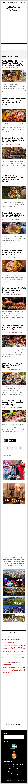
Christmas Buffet (6, 648)
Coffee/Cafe (17, 648)
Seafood (4, 667)
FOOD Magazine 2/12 (14, 770)
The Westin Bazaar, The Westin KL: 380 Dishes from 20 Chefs (12, 328)
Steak (20, 667)
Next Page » (12, 441)
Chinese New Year (19, 642)
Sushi (23, 667)
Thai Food (5, 670)
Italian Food (13, 654)
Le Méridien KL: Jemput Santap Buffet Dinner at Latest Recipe (12, 403)
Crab (24, 648)
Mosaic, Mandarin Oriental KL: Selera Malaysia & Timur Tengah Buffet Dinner (14, 101)
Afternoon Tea (5, 637)
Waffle (9, 670)
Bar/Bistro (21, 637)
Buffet (16, 639)
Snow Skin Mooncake (13, 667)
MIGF (3, 660)
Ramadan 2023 (17, 662)
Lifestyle (14, 657)
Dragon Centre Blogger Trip (14, 774)
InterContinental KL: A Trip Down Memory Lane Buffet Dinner (14, 290)
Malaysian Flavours (14, 9)
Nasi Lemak (14, 660)
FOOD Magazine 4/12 (14, 768)
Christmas (21, 645)
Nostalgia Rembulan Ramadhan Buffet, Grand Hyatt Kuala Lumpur (13, 215)
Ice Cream (8, 654)
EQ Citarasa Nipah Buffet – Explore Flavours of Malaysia (14, 365)
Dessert (5, 651)
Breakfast (5, 639)
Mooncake (8, 660)
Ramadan (12, 662)
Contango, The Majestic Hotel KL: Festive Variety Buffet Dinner (13, 140)
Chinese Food (8, 642)
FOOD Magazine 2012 (14, 772)
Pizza (3, 662)
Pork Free (7, 662)
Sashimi (22, 665)
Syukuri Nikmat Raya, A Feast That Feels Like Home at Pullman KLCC (12, 63)
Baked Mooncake (13, 637)
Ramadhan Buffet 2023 (15, 664)
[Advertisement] (14, 27)
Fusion (22, 651)
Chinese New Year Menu (9, 645)
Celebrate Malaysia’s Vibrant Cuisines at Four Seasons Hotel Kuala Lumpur (13, 178)
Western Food (18, 670)
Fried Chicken (17, 651)
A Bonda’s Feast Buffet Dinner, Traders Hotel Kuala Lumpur (12, 252)
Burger (20, 639)
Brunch (11, 639)
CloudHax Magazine (9, 764)
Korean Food (9, 657)
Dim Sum (11, 651)
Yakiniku (3, 672)
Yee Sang (8, 672)
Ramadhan (6, 665)
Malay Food (20, 657)
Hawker (3, 654)
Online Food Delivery (20, 660)
